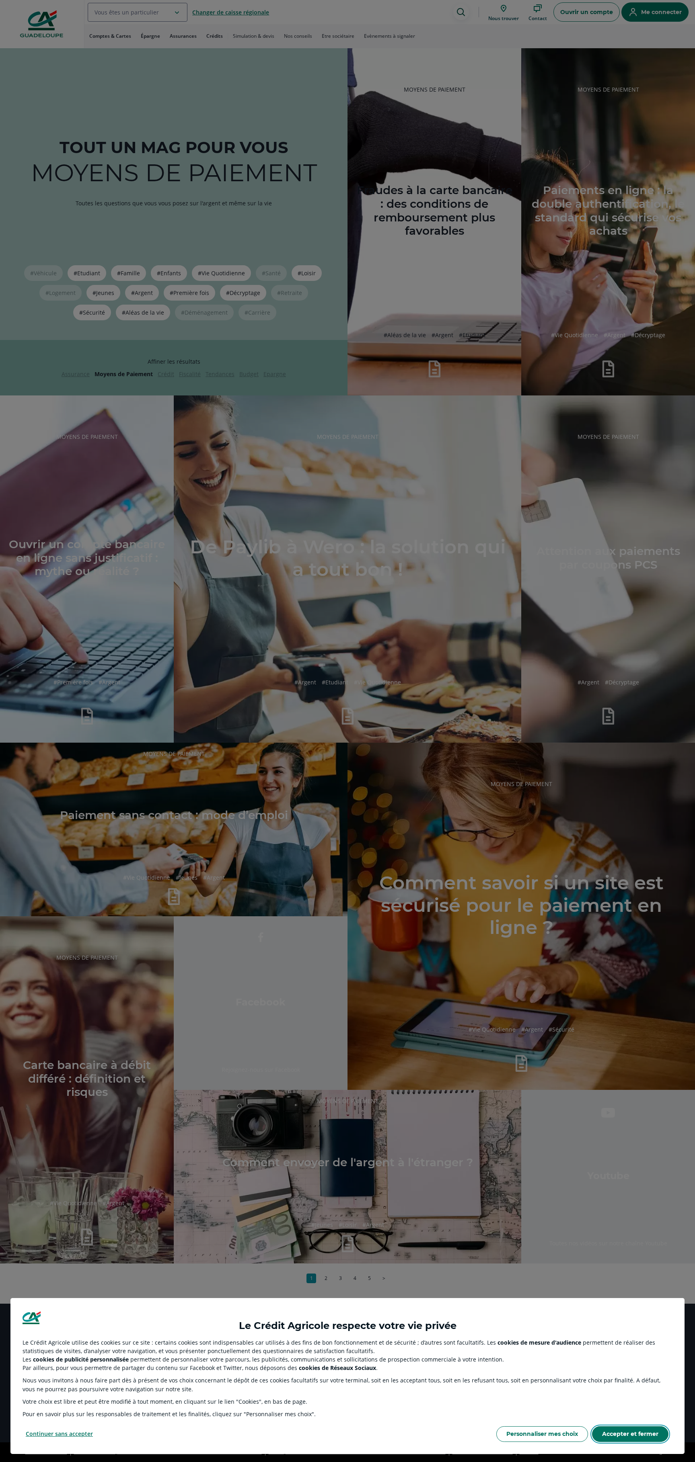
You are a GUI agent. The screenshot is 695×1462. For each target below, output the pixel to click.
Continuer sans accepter (59, 1433)
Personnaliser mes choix (542, 1433)
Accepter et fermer (630, 1433)
